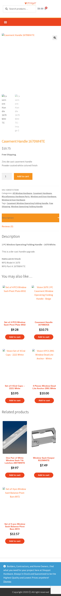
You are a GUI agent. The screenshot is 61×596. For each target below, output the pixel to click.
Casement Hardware (42, 193)
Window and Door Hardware (43, 196)
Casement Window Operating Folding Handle (27, 203)
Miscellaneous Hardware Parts (16, 196)
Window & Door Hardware (13, 200)
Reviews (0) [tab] (7, 226)
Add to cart (23, 176)
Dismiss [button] (7, 581)
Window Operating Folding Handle (27, 206)
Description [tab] (8, 217)
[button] (5, 22)
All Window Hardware (22, 193)
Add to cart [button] (14, 337)
